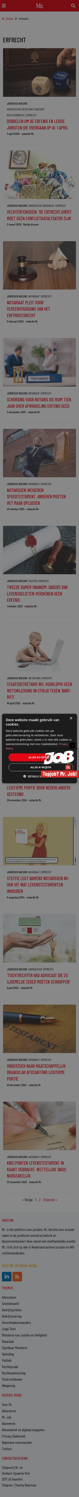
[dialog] (39, 748)
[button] (39, 776)
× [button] (70, 718)
